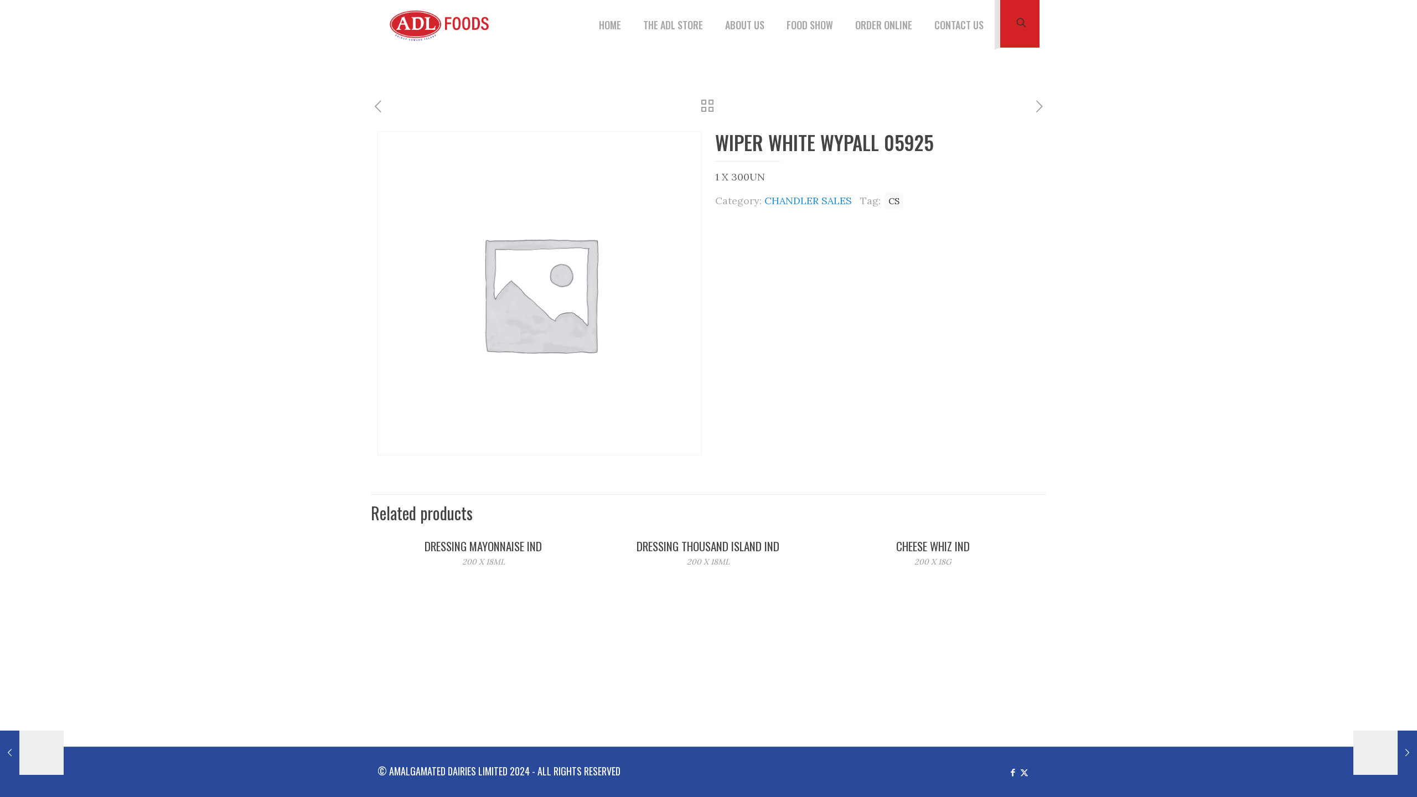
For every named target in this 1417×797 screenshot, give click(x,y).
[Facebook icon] (1013, 771)
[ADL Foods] (442, 25)
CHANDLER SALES (808, 200)
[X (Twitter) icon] (1024, 771)
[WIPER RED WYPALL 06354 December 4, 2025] (1385, 753)
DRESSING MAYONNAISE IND (483, 546)
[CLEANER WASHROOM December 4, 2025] (32, 753)
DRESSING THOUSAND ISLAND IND (708, 546)
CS (893, 200)
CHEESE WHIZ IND (933, 546)
